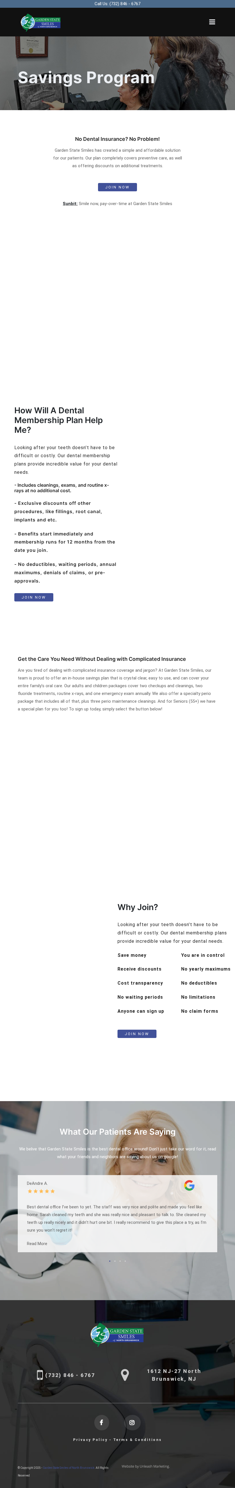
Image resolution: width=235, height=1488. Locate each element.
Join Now (117, 187)
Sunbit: (70, 203)
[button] (109, 1261)
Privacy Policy (90, 1440)
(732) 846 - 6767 (117, 3)
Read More (37, 1243)
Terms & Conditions (137, 1440)
